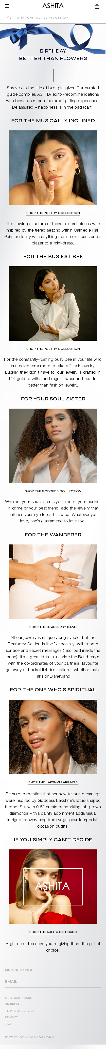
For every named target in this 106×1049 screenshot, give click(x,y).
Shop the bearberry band (53, 627)
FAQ (8, 1024)
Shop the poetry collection (53, 213)
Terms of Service (20, 1011)
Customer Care (18, 998)
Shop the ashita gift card (53, 932)
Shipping (12, 1004)
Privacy (11, 1017)
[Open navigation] (8, 6)
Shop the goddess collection (53, 491)
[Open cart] (97, 6)
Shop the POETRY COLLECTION (53, 349)
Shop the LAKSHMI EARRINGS (53, 782)
